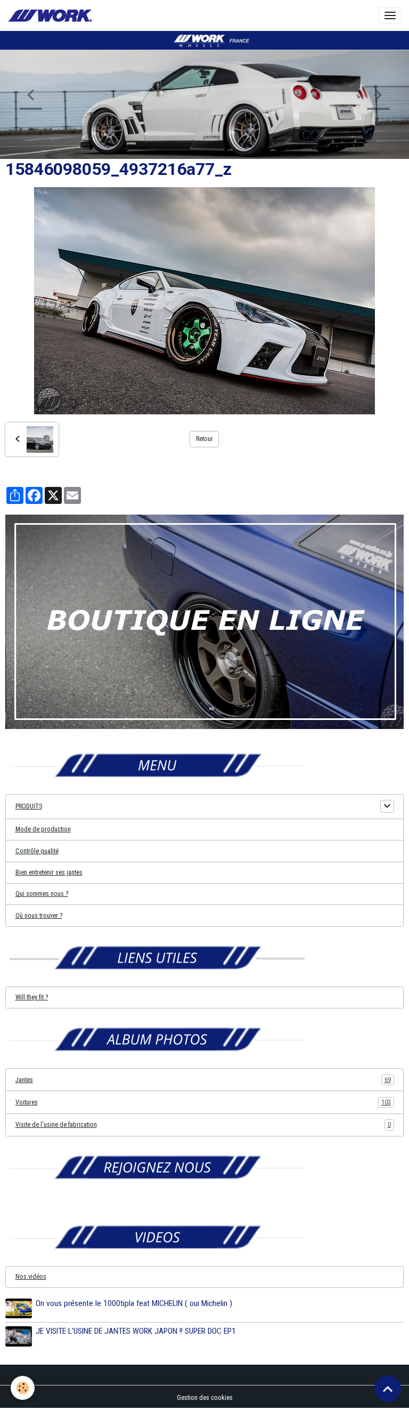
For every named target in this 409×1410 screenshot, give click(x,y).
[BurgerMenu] (390, 15)
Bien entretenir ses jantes (49, 872)
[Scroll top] (387, 1388)
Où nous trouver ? (38, 915)
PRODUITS (28, 806)
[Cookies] (23, 1388)
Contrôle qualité (37, 851)
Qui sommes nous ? (41, 894)
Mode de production (43, 829)
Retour (204, 439)
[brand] (51, 15)
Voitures (203, 1102)
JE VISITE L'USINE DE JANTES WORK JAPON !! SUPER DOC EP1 (136, 1331)
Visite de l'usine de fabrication (203, 1124)
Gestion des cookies (205, 1397)
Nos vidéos (30, 1276)
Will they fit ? (31, 997)
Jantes (203, 1080)
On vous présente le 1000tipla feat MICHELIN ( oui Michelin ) (134, 1303)
